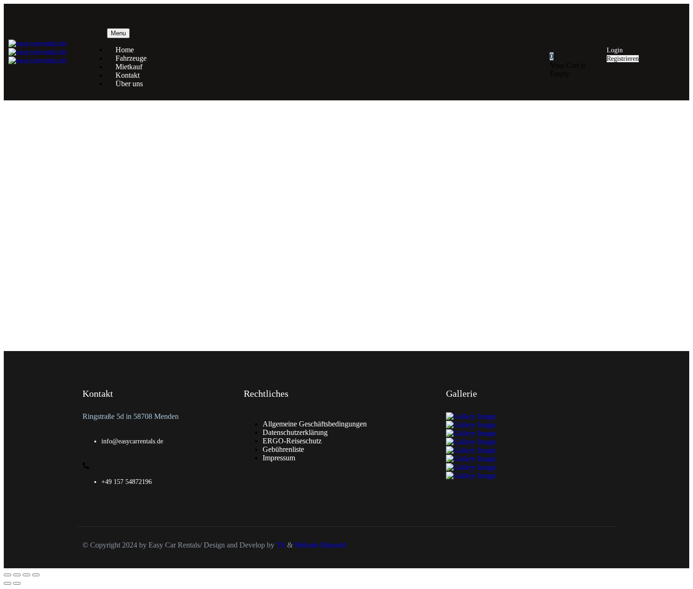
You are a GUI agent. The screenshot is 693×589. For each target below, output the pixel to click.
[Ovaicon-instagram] (679, 14)
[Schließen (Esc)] (36, 574)
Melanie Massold (320, 545)
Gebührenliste (283, 449)
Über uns (129, 84)
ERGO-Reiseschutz (292, 441)
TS (281, 545)
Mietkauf (129, 67)
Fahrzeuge (131, 58)
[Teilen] (26, 574)
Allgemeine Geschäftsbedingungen (315, 424)
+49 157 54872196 (126, 481)
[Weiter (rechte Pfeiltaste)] (17, 583)
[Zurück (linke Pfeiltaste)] (7, 583)
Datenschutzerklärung (295, 432)
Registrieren (623, 58)
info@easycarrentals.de (132, 441)
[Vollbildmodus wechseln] (17, 574)
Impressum (279, 458)
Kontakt (128, 75)
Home (125, 50)
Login (615, 50)
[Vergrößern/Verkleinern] (7, 574)
